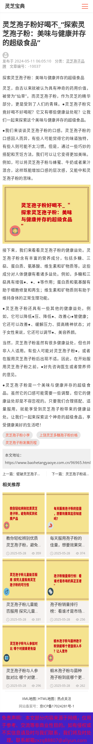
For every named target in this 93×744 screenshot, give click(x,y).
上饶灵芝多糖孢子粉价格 (58, 435)
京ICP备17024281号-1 (57, 706)
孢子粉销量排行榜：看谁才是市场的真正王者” (66, 611)
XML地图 (29, 698)
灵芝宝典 (15, 6)
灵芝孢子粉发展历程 (21, 442)
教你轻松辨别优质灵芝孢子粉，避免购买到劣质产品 (22, 544)
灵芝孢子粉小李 (17, 435)
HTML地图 (46, 698)
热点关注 (64, 698)
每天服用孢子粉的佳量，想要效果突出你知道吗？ (66, 544)
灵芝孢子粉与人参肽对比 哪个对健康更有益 (22, 677)
